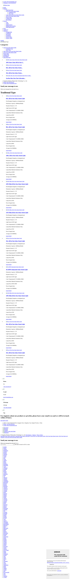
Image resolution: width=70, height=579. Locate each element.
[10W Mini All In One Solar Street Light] (15, 293)
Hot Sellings (8, 19)
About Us (5, 30)
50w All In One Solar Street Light (15, 352)
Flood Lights (9, 17)
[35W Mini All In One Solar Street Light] (15, 209)
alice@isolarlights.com (8, 397)
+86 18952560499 (7, 407)
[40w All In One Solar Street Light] (14, 321)
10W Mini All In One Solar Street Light (17, 295)
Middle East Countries (11, 26)
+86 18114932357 (7, 386)
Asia (7, 22)
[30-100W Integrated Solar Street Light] (15, 266)
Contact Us (5, 29)
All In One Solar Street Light (51, 436)
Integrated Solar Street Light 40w (8, 436)
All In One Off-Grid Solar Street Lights (13, 437)
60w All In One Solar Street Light (15, 98)
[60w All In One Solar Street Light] (14, 95)
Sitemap (34, 435)
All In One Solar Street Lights (12, 11)
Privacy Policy (40, 435)
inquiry (7, 122)
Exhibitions (8, 35)
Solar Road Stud (9, 10)
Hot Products (28, 435)
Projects (5, 21)
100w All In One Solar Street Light (15, 155)
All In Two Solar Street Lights (12, 16)
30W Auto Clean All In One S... (15, 62)
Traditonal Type (12, 12)
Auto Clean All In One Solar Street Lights (15, 15)
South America (9, 24)
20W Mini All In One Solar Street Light (17, 184)
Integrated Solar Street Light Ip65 (22, 436)
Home (4, 7)
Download (8, 34)
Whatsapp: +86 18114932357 (9, 2)
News (4, 28)
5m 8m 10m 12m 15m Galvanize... (15, 78)
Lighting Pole (9, 18)
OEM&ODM (9, 32)
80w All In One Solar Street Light (15, 127)
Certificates (8, 33)
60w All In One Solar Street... (14, 67)
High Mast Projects (10, 27)
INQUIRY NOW (4, 420)
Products (5, 8)
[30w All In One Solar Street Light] (14, 238)
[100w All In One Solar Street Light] (14, 152)
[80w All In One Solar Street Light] (14, 124)
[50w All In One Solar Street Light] (14, 350)
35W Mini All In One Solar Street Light (17, 212)
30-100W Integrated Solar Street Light (17, 269)
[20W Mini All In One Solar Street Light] (15, 181)
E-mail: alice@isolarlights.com (9, 1)
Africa (7, 23)
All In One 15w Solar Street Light (37, 436)
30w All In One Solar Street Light (15, 241)
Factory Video (9, 38)
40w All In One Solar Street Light (15, 324)
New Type (11, 13)
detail (10, 122)
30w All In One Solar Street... (14, 73)
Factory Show (9, 37)
